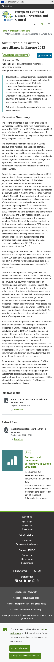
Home (4, 31)
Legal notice (20, 592)
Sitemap (38, 609)
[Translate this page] (42, 24)
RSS (39, 571)
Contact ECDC (27, 550)
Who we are (27, 525)
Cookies (14, 609)
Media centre (27, 559)
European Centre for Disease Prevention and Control (31, 15)
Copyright (32, 592)
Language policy (38, 604)
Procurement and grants (27, 544)
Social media (27, 563)
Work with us (27, 535)
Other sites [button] (7, 6)
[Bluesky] (20, 580)
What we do (27, 522)
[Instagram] (33, 580)
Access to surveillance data (26, 598)
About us (27, 516)
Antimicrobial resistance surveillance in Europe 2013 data (38, 462)
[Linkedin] (16, 580)
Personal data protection (17, 604)
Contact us (27, 555)
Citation (44, 55)
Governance (27, 529)
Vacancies (27, 540)
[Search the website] (35, 24)
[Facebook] (25, 580)
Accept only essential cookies (25, 655)
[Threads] (38, 580)
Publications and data (20, 31)
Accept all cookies (20, 648)
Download (18, 409)
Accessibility (26, 609)
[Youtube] (29, 580)
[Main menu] (48, 24)
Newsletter (21, 571)
